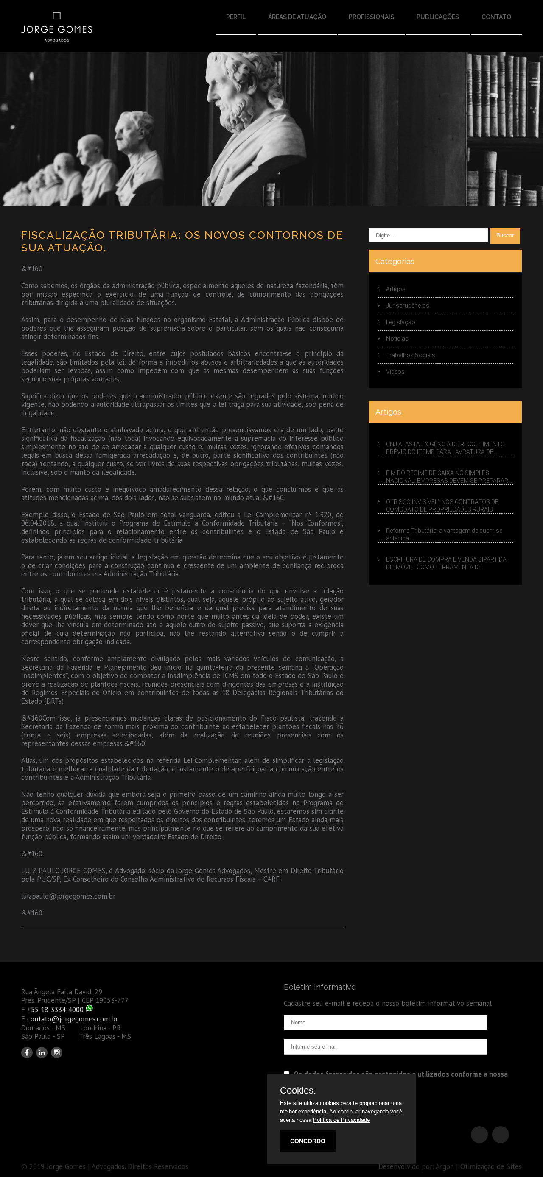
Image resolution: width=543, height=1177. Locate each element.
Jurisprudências (407, 305)
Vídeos (395, 371)
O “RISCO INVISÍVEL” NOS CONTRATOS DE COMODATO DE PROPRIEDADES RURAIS (442, 505)
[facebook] (27, 1052)
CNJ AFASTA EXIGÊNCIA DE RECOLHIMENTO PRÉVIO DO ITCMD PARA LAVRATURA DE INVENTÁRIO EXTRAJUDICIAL (445, 448)
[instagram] (56, 1052)
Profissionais (371, 17)
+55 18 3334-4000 (55, 1009)
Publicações (438, 17)
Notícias (397, 338)
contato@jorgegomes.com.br (72, 1019)
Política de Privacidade (341, 1120)
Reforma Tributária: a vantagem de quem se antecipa (444, 534)
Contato (496, 17)
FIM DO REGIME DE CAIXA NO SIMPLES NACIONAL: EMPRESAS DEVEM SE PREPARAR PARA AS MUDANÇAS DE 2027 (447, 477)
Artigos (396, 289)
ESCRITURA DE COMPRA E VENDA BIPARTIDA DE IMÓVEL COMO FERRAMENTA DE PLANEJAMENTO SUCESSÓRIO (446, 563)
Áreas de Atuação (297, 17)
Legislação (400, 322)
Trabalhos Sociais (410, 355)
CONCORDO (307, 1141)
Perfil (236, 17)
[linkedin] (42, 1052)
